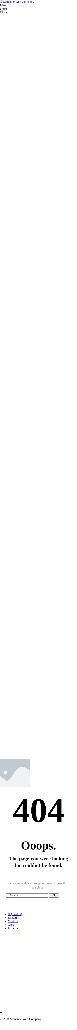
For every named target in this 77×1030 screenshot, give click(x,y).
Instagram (14, 928)
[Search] (54, 895)
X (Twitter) (15, 914)
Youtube (13, 921)
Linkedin (13, 917)
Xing (11, 924)
